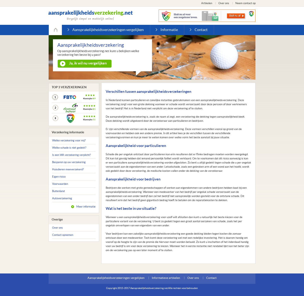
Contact (201, 29)
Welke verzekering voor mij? (69, 140)
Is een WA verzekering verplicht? (71, 154)
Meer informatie (86, 206)
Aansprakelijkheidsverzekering (90, 15)
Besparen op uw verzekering (69, 162)
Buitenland (58, 191)
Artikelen (206, 3)
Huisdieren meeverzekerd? (68, 169)
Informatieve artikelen (166, 277)
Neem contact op (245, 3)
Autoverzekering (62, 198)
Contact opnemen (62, 234)
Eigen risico (59, 176)
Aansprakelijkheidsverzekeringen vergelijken (108, 29)
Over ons (223, 3)
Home (55, 30)
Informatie (169, 29)
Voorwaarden (60, 183)
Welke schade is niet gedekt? (69, 147)
